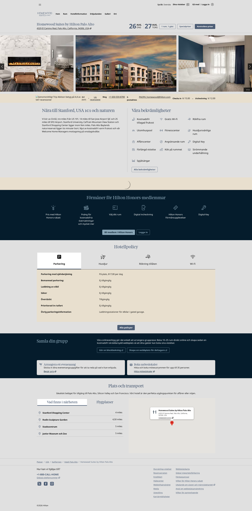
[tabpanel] (126, 295)
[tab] (59, 261)
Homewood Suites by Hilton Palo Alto (96, 462)
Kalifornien (57, 462)
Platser (40, 462)
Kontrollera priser (206, 26)
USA (47, 462)
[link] (117, 96)
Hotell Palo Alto (71, 462)
